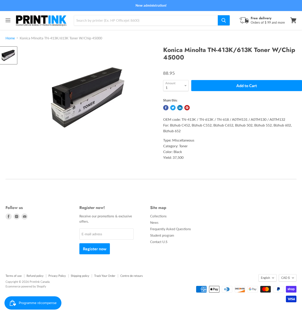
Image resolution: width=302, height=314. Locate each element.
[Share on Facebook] (165, 107)
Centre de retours (131, 276)
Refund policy (35, 276)
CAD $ (285, 278)
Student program (162, 235)
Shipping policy (80, 276)
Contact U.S (158, 242)
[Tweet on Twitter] (173, 107)
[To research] (224, 20)
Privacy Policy (57, 276)
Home (10, 38)
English (265, 278)
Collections (158, 216)
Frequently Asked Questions (170, 229)
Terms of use (14, 276)
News (154, 222)
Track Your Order (104, 276)
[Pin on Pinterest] (187, 107)
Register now (94, 248)
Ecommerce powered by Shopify (26, 286)
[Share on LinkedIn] (180, 107)
